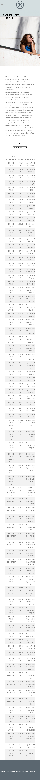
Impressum (25, 771)
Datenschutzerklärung (14, 771)
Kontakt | (4, 771)
